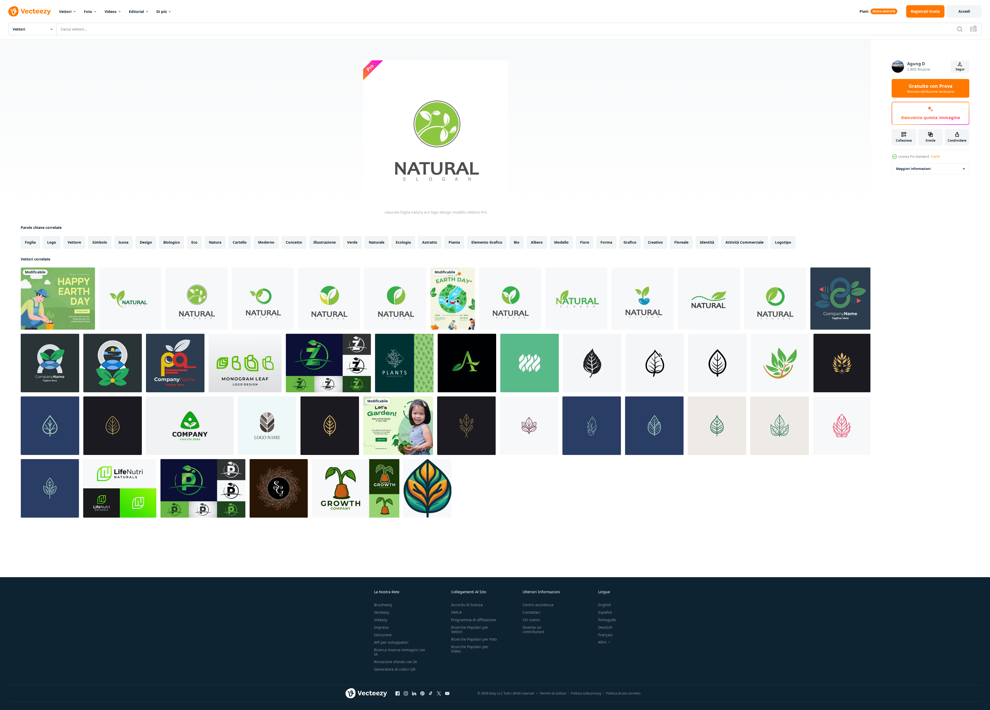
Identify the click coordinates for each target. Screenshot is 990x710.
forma (606, 242)
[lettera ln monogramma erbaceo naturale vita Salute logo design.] (119, 488)
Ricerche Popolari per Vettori (469, 629)
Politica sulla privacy (586, 693)
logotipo (783, 242)
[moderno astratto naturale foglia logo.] (529, 363)
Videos (110, 11)
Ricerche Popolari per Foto (474, 639)
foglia (30, 242)
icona (123, 242)
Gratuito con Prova (930, 88)
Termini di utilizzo (553, 693)
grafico (630, 242)
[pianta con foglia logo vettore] (427, 488)
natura (215, 242)
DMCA (456, 612)
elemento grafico (486, 242)
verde (352, 242)
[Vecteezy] (29, 11)
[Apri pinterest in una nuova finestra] (422, 693)
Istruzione (383, 634)
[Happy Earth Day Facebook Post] (58, 298)
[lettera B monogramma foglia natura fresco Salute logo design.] (245, 363)
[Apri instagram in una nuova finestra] (406, 693)
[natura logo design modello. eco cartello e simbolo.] (780, 363)
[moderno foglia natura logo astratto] (267, 425)
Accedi (964, 11)
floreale (681, 242)
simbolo (99, 242)
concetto (294, 242)
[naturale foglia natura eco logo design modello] (130, 298)
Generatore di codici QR (394, 669)
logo (51, 242)
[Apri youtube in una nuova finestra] (447, 693)
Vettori (65, 11)
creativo (655, 242)
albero (537, 242)
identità (707, 242)
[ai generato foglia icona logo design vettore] (592, 363)
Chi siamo (531, 619)
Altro (602, 642)
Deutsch (605, 627)
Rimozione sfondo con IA (395, 661)
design (146, 242)
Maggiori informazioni (913, 168)
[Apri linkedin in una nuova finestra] (414, 693)
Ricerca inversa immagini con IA (399, 652)
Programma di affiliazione (473, 619)
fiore (584, 242)
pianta (454, 242)
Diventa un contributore (533, 629)
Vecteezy (381, 612)
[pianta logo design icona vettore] (404, 363)
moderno (266, 242)
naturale (376, 242)
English (604, 604)
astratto (429, 242)
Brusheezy (383, 604)
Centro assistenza (538, 604)
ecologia (403, 242)
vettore (74, 242)
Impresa (381, 627)
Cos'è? (935, 156)
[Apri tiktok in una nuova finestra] (431, 693)
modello (561, 242)
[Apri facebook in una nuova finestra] (397, 693)
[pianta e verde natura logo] (190, 425)
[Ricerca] (960, 29)
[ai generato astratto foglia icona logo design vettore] (841, 363)
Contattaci (531, 612)
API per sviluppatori (391, 642)
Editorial (136, 11)
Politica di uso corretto (623, 693)
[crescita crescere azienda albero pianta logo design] (355, 488)
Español (605, 612)
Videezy (380, 619)
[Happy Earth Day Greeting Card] (452, 298)
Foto (88, 11)
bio (516, 242)
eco (194, 242)
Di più (161, 11)
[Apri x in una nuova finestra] (439, 693)
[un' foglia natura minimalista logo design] (467, 363)
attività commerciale (744, 242)
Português (607, 619)
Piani (864, 11)
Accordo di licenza (467, 604)
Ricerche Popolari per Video (469, 649)
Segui (960, 69)
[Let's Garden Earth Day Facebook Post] (398, 425)
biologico (171, 242)
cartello (240, 242)
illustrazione (324, 242)
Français (605, 634)
